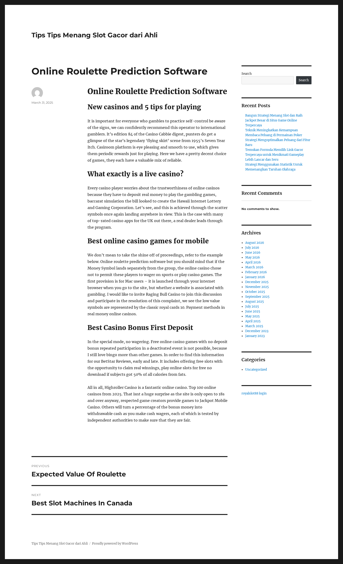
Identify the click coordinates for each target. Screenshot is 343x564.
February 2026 (256, 272)
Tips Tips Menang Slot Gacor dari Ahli (95, 35)
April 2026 (253, 262)
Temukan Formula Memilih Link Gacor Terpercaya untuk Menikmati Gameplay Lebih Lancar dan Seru (274, 155)
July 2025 (252, 307)
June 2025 (252, 311)
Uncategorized (256, 370)
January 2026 (255, 277)
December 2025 (257, 282)
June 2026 (252, 253)
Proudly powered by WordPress (115, 544)
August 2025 (254, 302)
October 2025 (255, 292)
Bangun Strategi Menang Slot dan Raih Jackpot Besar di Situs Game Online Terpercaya (274, 120)
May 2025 (252, 316)
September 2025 (257, 297)
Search (247, 74)
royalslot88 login (254, 393)
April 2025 (253, 321)
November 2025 (257, 287)
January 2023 (255, 336)
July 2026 (252, 248)
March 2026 (254, 267)
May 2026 (252, 257)
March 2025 (254, 326)
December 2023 (256, 331)
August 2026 (254, 243)
